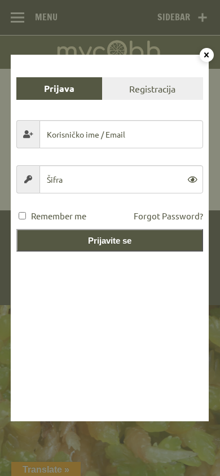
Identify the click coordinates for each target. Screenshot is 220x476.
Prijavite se (109, 240)
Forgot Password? (168, 215)
